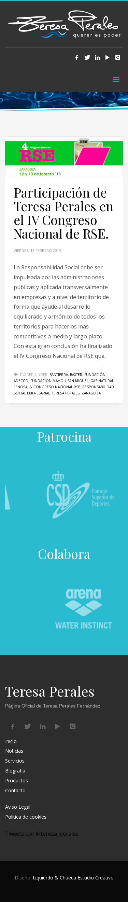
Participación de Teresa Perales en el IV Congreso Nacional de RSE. (63, 213)
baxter (76, 374)
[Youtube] (107, 57)
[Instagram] (118, 57)
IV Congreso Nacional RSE (54, 387)
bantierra (58, 374)
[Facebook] (77, 57)
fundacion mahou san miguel (59, 380)
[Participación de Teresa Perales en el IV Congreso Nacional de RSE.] (64, 157)
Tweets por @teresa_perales (42, 833)
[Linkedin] (97, 57)
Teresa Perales (66, 393)
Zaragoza (91, 393)
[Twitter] (87, 57)
